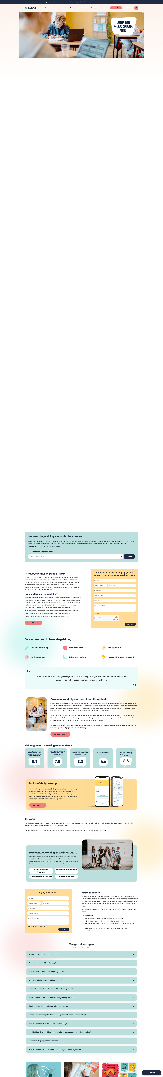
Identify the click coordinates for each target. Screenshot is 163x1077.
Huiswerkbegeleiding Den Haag (66, 869)
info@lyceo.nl (101, 830)
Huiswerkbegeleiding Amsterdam (41, 871)
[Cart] (136, 8)
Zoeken (129, 556)
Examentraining (70, 8)
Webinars (71, 2)
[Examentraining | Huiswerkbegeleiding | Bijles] (30, 8)
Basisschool (83, 8)
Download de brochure (33, 623)
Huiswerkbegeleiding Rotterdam (41, 876)
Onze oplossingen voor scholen (58, 2)
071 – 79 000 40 (90, 830)
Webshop (129, 8)
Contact (82, 2)
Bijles (59, 8)
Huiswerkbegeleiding (46, 8)
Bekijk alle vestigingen (66, 876)
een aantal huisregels (81, 728)
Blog (77, 2)
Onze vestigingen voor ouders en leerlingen (36, 2)
